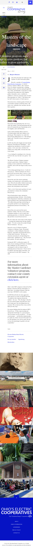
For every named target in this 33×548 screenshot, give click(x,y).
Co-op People (11, 67)
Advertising (16, 527)
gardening (21, 339)
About (16, 521)
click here (13, 279)
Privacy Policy (16, 530)
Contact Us (16, 532)
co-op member (12, 339)
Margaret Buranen (15, 74)
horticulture (11, 342)
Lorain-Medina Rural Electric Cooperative (19, 83)
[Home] (16, 10)
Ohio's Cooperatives (16, 524)
